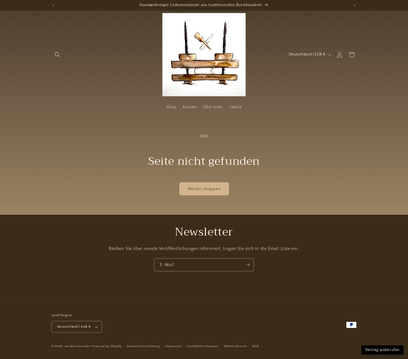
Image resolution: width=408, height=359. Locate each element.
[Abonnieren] (247, 264)
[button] (57, 55)
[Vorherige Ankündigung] (53, 5)
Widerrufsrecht (235, 346)
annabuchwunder (77, 346)
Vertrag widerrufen (382, 350)
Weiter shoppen (204, 188)
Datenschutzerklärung (143, 346)
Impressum (173, 346)
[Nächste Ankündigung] (355, 5)
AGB (255, 346)
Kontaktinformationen (202, 346)
